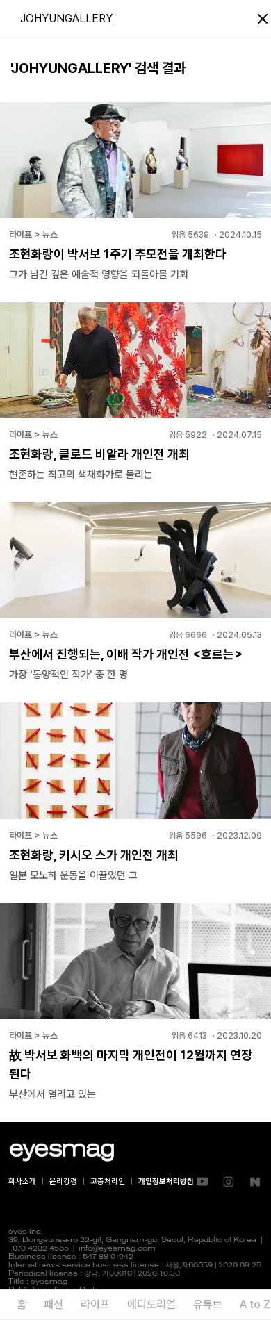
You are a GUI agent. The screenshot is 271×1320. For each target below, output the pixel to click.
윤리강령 (63, 1181)
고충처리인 (107, 1181)
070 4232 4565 (41, 1249)
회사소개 (22, 1181)
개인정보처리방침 (166, 1181)
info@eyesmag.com (117, 1249)
